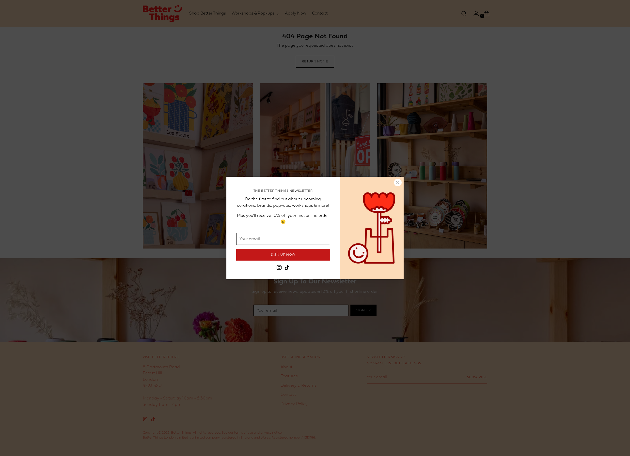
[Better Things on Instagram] (279, 269)
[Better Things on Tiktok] (287, 269)
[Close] (398, 182)
